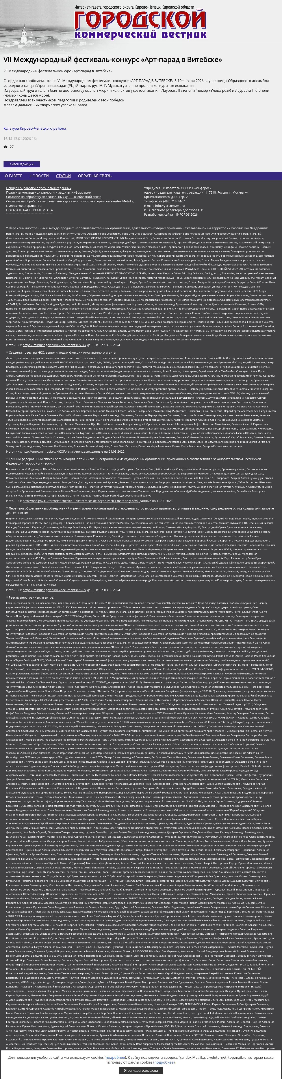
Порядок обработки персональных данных (38, 188)
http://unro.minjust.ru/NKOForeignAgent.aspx (57, 451)
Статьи (63, 175)
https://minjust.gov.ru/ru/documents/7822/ (54, 590)
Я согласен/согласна (141, 1070)
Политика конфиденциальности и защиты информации (48, 192)
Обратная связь (95, 175)
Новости (39, 175)
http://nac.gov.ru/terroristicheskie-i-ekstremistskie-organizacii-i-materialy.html (81, 501)
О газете (13, 175)
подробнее (115, 1057)
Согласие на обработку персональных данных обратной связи (53, 197)
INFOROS (183, 214)
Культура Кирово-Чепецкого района (35, 128)
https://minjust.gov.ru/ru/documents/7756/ (54, 345)
